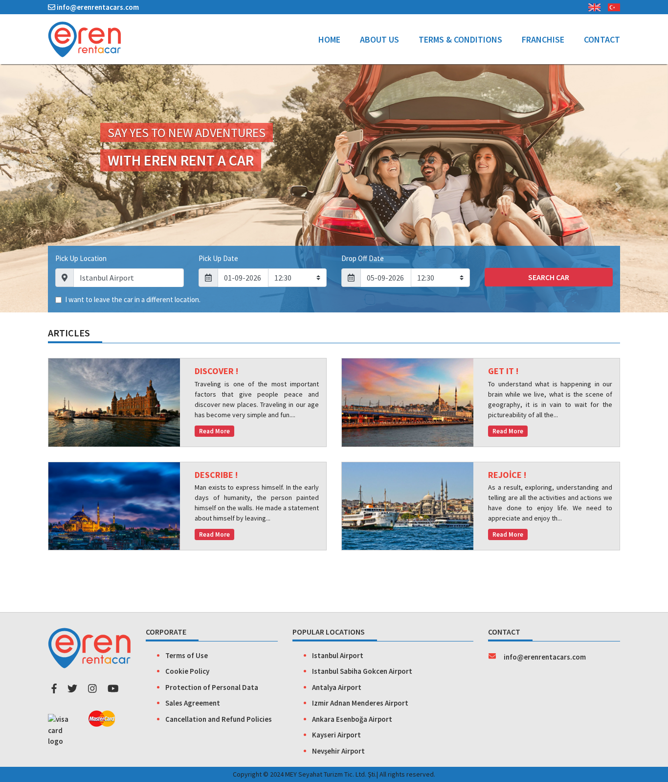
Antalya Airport (336, 687)
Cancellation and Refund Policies (218, 719)
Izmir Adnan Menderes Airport (360, 703)
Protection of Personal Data (211, 687)
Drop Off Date (362, 258)
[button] (50, 187)
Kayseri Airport (336, 734)
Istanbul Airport (337, 655)
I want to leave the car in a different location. (132, 299)
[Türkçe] (610, 5)
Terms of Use (186, 655)
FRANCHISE (543, 39)
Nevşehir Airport (338, 751)
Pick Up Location (81, 258)
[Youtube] (113, 688)
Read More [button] (214, 431)
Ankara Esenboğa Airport (352, 719)
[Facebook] (54, 688)
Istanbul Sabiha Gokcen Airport (362, 671)
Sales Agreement (192, 703)
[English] (591, 5)
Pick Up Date (218, 258)
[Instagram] (92, 688)
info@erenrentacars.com (97, 7)
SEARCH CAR (548, 277)
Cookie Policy (187, 671)
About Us (379, 39)
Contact (602, 39)
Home (334, 39)
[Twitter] (72, 688)
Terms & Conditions (460, 39)
